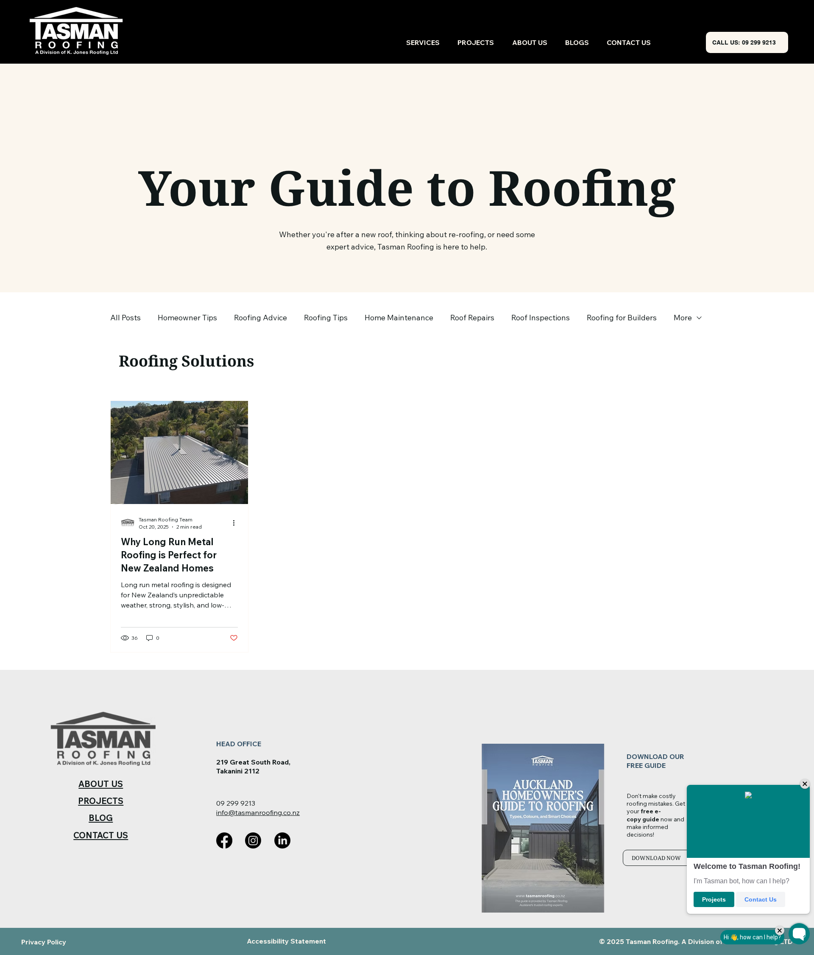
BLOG (101, 817)
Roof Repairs (472, 317)
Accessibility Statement (286, 941)
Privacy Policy (43, 942)
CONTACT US (100, 835)
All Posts (125, 317)
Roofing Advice (260, 317)
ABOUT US (100, 784)
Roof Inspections (540, 317)
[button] (659, 858)
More (683, 317)
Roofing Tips (326, 317)
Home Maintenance (399, 317)
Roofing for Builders (622, 317)
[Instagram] (253, 840)
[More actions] (236, 523)
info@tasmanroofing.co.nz (258, 812)
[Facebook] (224, 840)
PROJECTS (100, 800)
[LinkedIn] (282, 840)
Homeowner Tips (187, 317)
